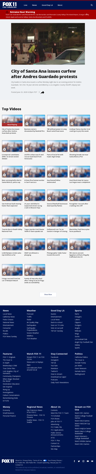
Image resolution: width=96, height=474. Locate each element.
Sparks (77, 348)
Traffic (29, 317)
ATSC (53, 438)
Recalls (5, 331)
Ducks (77, 336)
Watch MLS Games (82, 444)
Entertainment (8, 325)
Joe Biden (78, 365)
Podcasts (54, 380)
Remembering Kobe (10, 398)
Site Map (54, 449)
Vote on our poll (57, 328)
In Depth (6, 363)
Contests (54, 410)
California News (9, 317)
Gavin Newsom (80, 368)
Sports (78, 310)
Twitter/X (54, 371)
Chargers (78, 317)
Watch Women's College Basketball (82, 437)
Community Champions (12, 376)
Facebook (54, 357)
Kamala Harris (80, 371)
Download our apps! (58, 377)
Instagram (55, 360)
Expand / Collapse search (91, 5)
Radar (29, 319)
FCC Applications (57, 430)
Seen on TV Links (57, 325)
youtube (88, 461)
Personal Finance (9, 416)
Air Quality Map (32, 322)
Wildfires (30, 336)
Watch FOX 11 (34, 353)
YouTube (54, 365)
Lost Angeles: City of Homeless (10, 372)
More (60, 5)
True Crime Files (9, 368)
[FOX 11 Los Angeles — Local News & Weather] (10, 5)
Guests (53, 314)
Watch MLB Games (82, 421)
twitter (79, 461)
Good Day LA (57, 310)
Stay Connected (59, 353)
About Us (56, 406)
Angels (77, 328)
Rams (77, 314)
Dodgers (78, 325)
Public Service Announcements (57, 434)
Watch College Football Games (83, 417)
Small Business (8, 413)
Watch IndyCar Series (83, 428)
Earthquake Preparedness (32, 329)
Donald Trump (80, 363)
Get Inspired (7, 387)
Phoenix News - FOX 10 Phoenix (36, 416)
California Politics (81, 357)
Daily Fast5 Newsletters (60, 382)
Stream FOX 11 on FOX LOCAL (35, 358)
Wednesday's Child (10, 365)
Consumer (7, 328)
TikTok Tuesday (57, 331)
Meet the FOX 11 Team (60, 413)
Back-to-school (56, 322)
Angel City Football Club (84, 342)
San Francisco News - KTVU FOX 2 (35, 411)
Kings (77, 334)
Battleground (80, 374)
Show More (48, 294)
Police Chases (8, 319)
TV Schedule (55, 416)
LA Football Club (81, 339)
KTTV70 (6, 401)
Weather (31, 310)
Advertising (55, 424)
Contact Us (55, 443)
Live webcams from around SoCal (34, 369)
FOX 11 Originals (9, 357)
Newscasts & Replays (35, 362)
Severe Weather (33, 333)
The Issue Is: (7, 360)
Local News (7, 314)
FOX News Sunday (10, 336)
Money (6, 406)
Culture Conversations (11, 395)
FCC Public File (56, 427)
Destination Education (11, 384)
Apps (29, 365)
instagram (83, 461)
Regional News (34, 406)
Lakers (77, 319)
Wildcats (78, 331)
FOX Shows (55, 419)
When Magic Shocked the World (11, 380)
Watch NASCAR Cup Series (82, 424)
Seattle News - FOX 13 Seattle (35, 421)
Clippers (78, 322)
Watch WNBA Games (83, 441)
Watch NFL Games (82, 413)
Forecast (30, 314)
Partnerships (55, 446)
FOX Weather (32, 338)
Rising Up (6, 389)
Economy (6, 410)
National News (8, 322)
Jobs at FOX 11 (56, 421)
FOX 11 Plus (55, 440)
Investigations (8, 392)
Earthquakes (31, 325)
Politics (5, 334)
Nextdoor (54, 368)
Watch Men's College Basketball (83, 432)
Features (7, 353)
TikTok (53, 363)
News (6, 310)
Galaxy (77, 345)
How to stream (56, 374)
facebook (74, 461)
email (92, 461)
